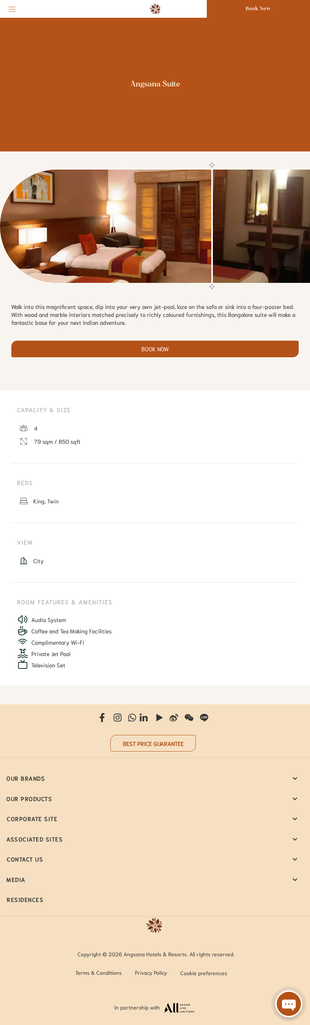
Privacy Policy (151, 972)
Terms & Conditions (98, 972)
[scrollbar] (211, 226)
